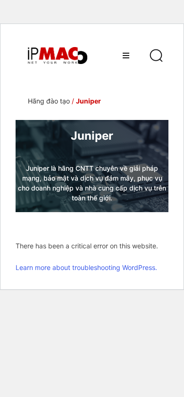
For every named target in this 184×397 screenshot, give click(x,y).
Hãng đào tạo (49, 101)
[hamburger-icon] (125, 55)
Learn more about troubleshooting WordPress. (86, 267)
